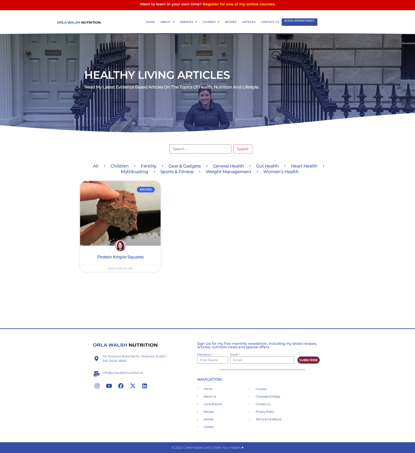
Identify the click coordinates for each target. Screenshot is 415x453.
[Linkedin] (144, 385)
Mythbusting (134, 171)
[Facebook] (120, 385)
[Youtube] (109, 385)
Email (234, 354)
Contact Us (270, 22)
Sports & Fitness (177, 171)
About (165, 22)
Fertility (148, 166)
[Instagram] (97, 385)
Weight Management (228, 171)
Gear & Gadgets (185, 166)
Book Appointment (299, 20)
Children (119, 166)
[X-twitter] (132, 385)
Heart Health (304, 166)
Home (150, 22)
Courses (209, 22)
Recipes (231, 22)
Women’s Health (280, 171)
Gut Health (267, 166)
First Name (204, 354)
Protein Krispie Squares (120, 257)
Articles (248, 22)
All (96, 166)
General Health (228, 166)
